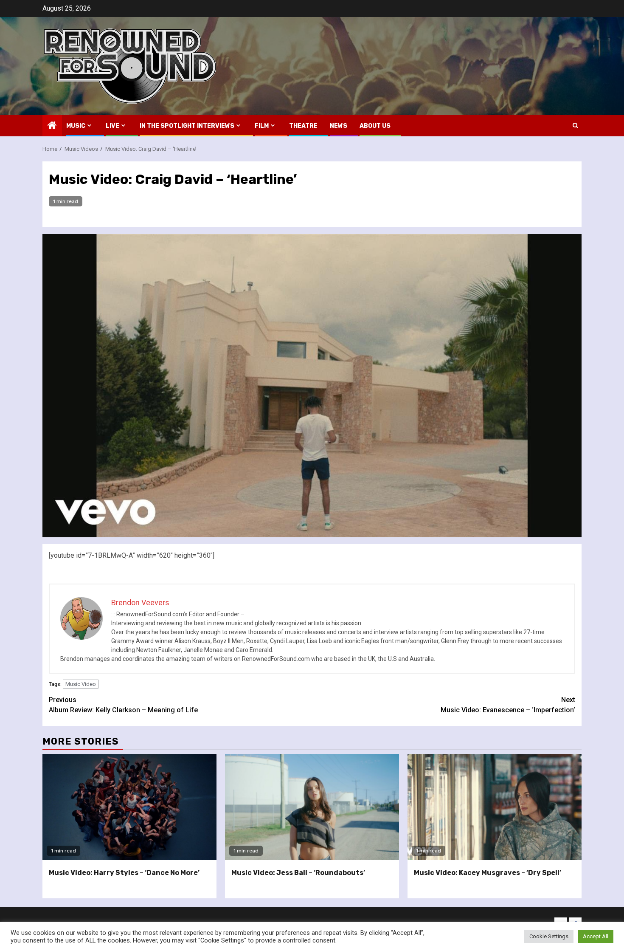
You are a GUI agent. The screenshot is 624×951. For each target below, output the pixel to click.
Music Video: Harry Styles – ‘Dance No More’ (124, 873)
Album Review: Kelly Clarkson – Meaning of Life (123, 705)
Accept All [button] (595, 936)
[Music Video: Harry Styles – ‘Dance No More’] (129, 807)
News (338, 126)
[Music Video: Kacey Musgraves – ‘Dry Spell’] (495, 807)
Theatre (303, 126)
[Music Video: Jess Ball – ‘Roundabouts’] (312, 807)
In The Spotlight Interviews (187, 126)
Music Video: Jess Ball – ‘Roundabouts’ (298, 873)
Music (75, 126)
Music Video (80, 684)
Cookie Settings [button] (548, 936)
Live (112, 126)
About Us (375, 126)
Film (262, 126)
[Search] (575, 125)
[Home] (52, 126)
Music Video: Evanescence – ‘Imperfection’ (508, 705)
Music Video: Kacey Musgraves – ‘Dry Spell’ (487, 873)
